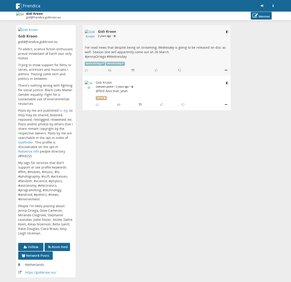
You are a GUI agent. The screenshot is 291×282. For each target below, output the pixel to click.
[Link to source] (227, 32)
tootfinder (25, 142)
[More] (226, 70)
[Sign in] (262, 5)
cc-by (64, 110)
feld (102, 91)
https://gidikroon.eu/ (40, 272)
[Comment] (86, 70)
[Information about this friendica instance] (273, 5)
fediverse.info (28, 151)
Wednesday (118, 56)
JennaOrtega (96, 56)
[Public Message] (115, 36)
